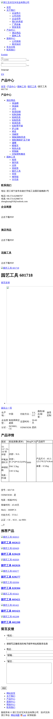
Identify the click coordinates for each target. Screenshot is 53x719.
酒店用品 (16, 33)
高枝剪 (15, 168)
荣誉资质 (16, 27)
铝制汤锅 (16, 114)
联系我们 (11, 50)
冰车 (14, 109)
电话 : (9, 649)
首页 (9, 7)
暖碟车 (15, 145)
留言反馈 (5, 282)
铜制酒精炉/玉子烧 (21, 140)
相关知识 (16, 44)
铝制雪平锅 (17, 126)
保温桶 (15, 103)
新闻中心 (11, 38)
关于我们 (11, 10)
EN (2, 74)
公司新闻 (16, 41)
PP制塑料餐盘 (18, 154)
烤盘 (14, 131)
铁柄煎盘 (16, 117)
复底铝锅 (16, 111)
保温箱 (15, 106)
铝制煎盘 (16, 120)
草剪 (14, 174)
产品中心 (11, 30)
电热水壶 (16, 148)
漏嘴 (14, 143)
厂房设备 (16, 24)
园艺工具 (32, 86)
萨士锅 (15, 128)
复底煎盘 (16, 123)
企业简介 (16, 13)
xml (24, 715)
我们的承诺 (17, 21)
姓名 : (10, 635)
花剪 (14, 165)
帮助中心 (11, 704)
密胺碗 (15, 151)
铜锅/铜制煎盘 (19, 137)
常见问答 (11, 47)
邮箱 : (10, 655)
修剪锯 (15, 177)
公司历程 (16, 16)
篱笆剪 (15, 162)
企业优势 (16, 19)
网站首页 (11, 693)
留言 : (10, 661)
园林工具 (16, 35)
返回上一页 (6, 408)
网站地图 (15, 715)
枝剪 (14, 160)
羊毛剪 (15, 179)
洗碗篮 (15, 134)
